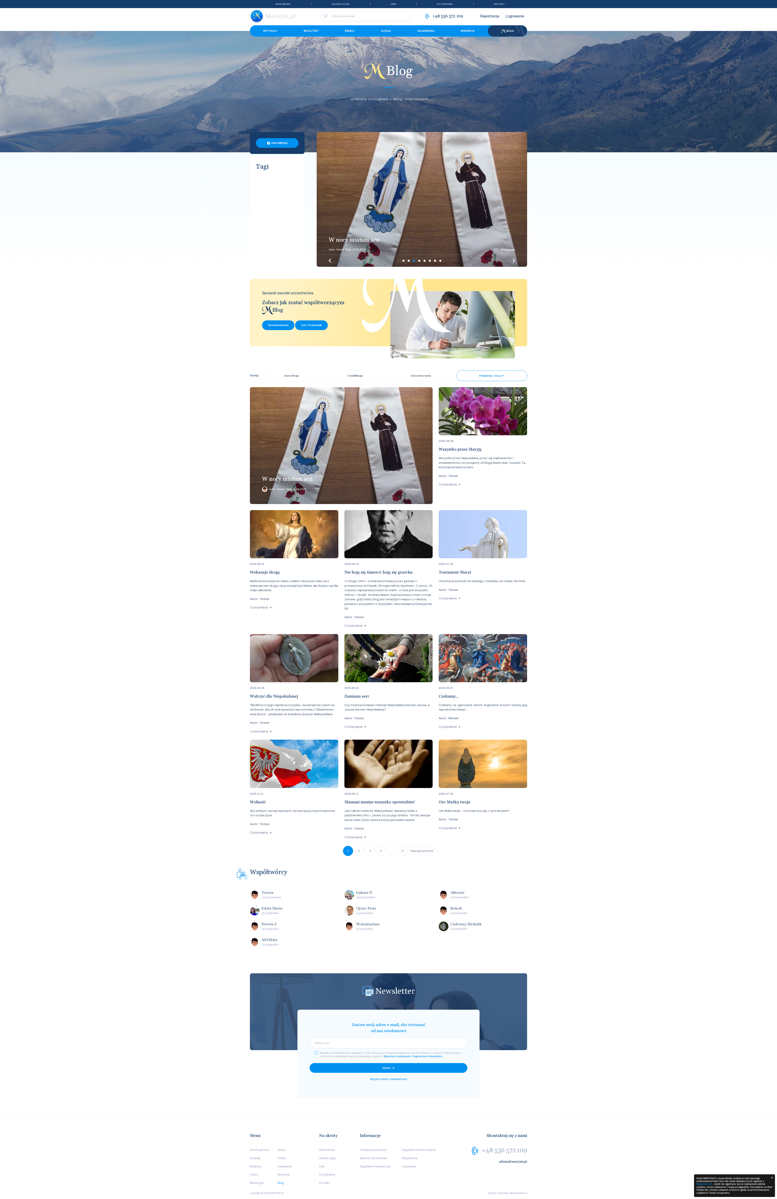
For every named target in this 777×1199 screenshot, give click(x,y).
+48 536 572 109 (504, 1150)
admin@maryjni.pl (513, 1162)
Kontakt (499, 4)
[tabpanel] (422, 199)
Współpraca (409, 1158)
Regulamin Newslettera (375, 1166)
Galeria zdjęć (341, 4)
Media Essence (518, 1193)
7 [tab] (435, 261)
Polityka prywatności (373, 1149)
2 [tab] (409, 261)
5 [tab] (425, 261)
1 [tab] (403, 261)
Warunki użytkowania (373, 1158)
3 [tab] (414, 261)
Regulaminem (704, 1184)
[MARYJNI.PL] (273, 16)
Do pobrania (445, 4)
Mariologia (256, 1182)
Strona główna (259, 1149)
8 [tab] (440, 261)
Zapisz (386, 1068)
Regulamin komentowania (418, 1149)
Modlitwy (311, 31)
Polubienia (507, 249)
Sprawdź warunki (278, 325)
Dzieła (386, 31)
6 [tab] (430, 261)
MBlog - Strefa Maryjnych (410, 99)
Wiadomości (283, 4)
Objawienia (425, 31)
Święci (350, 31)
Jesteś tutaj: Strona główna (369, 99)
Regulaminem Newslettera (427, 1056)
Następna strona (422, 851)
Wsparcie (468, 31)
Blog (510, 31)
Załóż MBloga (279, 143)
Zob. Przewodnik (311, 325)
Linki (393, 4)
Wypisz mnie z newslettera (388, 1079)
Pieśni (254, 1174)
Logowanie (514, 16)
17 (402, 851)
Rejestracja (489, 16)
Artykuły (270, 31)
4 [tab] (419, 261)
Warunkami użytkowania (397, 1056)
